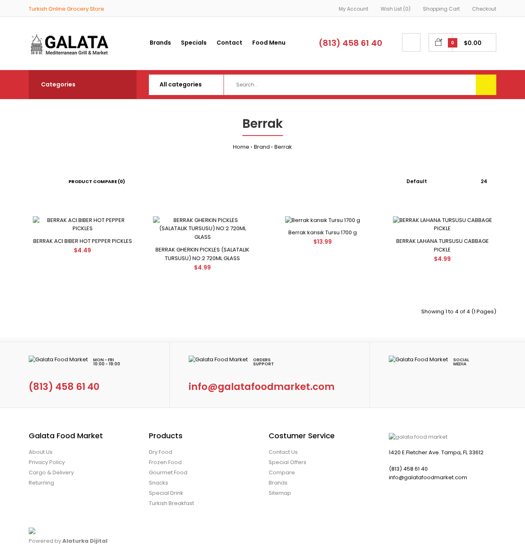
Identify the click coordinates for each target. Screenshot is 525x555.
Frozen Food (165, 462)
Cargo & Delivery (51, 472)
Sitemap (280, 493)
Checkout (484, 8)
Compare (282, 472)
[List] (42, 181)
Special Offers (287, 462)
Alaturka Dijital (84, 541)
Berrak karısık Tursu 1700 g (322, 232)
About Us (40, 452)
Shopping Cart (441, 8)
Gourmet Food (168, 472)
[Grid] (31, 181)
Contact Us (283, 452)
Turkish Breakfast (171, 503)
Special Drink (166, 493)
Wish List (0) (396, 8)
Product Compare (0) (96, 181)
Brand (262, 147)
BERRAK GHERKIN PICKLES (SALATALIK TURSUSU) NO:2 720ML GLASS (202, 254)
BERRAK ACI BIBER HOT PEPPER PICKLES (82, 241)
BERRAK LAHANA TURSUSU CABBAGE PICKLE (442, 245)
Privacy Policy (47, 462)
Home (241, 147)
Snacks (158, 483)
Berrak (283, 147)
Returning (41, 483)
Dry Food (160, 452)
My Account (353, 8)
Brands (278, 483)
